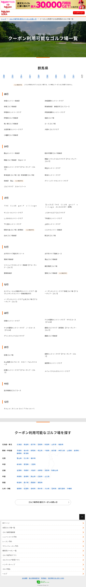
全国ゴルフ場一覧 (8, 528)
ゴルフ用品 (6, 569)
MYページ (6, 523)
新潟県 (26, 453)
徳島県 (19, 482)
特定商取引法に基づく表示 (56, 578)
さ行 (21, 76)
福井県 (33, 458)
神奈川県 (61, 450)
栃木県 (26, 450)
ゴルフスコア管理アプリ (11, 560)
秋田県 (47, 444)
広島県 (40, 476)
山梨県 (69, 450)
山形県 (53, 444)
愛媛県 (33, 482)
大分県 (47, 489)
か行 (12, 76)
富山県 (19, 458)
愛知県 (26, 464)
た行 (30, 76)
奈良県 (47, 470)
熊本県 (40, 489)
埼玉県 (40, 450)
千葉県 (47, 450)
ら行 (73, 76)
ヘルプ (4, 574)
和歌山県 (54, 470)
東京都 (53, 450)
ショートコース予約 (9, 537)
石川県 (26, 458)
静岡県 (19, 453)
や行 (65, 76)
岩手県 (33, 444)
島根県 (26, 476)
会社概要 (24, 578)
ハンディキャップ (8, 564)
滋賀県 (19, 470)
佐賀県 (26, 489)
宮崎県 (53, 489)
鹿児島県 (61, 489)
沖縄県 (69, 489)
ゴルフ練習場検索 (8, 532)
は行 (47, 76)
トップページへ (79, 13)
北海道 (19, 444)
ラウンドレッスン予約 (10, 546)
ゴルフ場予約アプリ (9, 555)
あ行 (4, 76)
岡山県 (33, 476)
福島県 (60, 444)
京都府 (26, 470)
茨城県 (19, 450)
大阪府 (33, 470)
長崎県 (33, 489)
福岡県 (19, 489)
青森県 (26, 444)
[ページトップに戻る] (82, 517)
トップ (3, 19)
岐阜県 (19, 464)
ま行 (56, 76)
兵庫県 (40, 470)
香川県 (26, 482)
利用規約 (43, 578)
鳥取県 (19, 476)
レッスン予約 (7, 541)
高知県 (40, 482)
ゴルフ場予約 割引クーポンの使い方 (23, 19)
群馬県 (33, 450)
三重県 (33, 464)
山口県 (47, 476)
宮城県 (40, 444)
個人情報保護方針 (34, 578)
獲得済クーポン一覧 (9, 551)
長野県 (76, 450)
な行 (39, 76)
